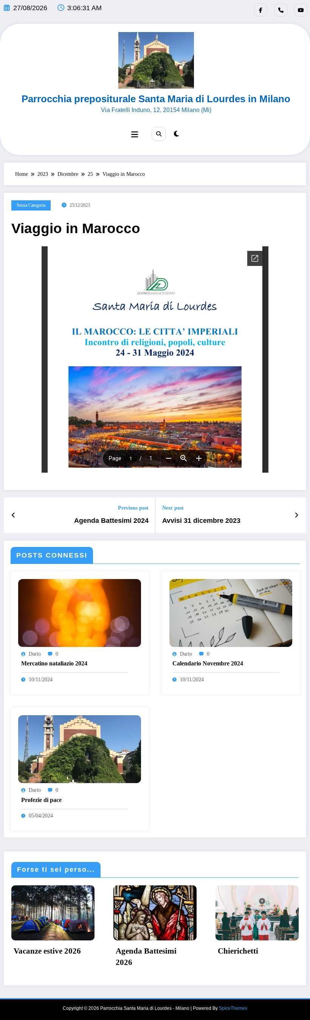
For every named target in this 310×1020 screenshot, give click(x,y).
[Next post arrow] (296, 515)
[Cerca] (159, 134)
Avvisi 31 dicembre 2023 (201, 520)
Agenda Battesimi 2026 (146, 956)
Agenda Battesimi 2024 (111, 520)
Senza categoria (31, 205)
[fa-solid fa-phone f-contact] (280, 10)
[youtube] (300, 10)
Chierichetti (238, 950)
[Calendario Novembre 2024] (230, 613)
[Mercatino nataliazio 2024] (79, 613)
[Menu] (135, 134)
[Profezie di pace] (79, 749)
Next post (173, 508)
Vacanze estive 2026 (47, 950)
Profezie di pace (41, 800)
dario (35, 654)
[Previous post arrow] (13, 515)
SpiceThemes (233, 1008)
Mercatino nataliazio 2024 (54, 663)
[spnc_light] (176, 134)
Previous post (133, 508)
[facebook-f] (260, 10)
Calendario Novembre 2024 (207, 663)
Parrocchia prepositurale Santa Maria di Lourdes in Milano (156, 98)
